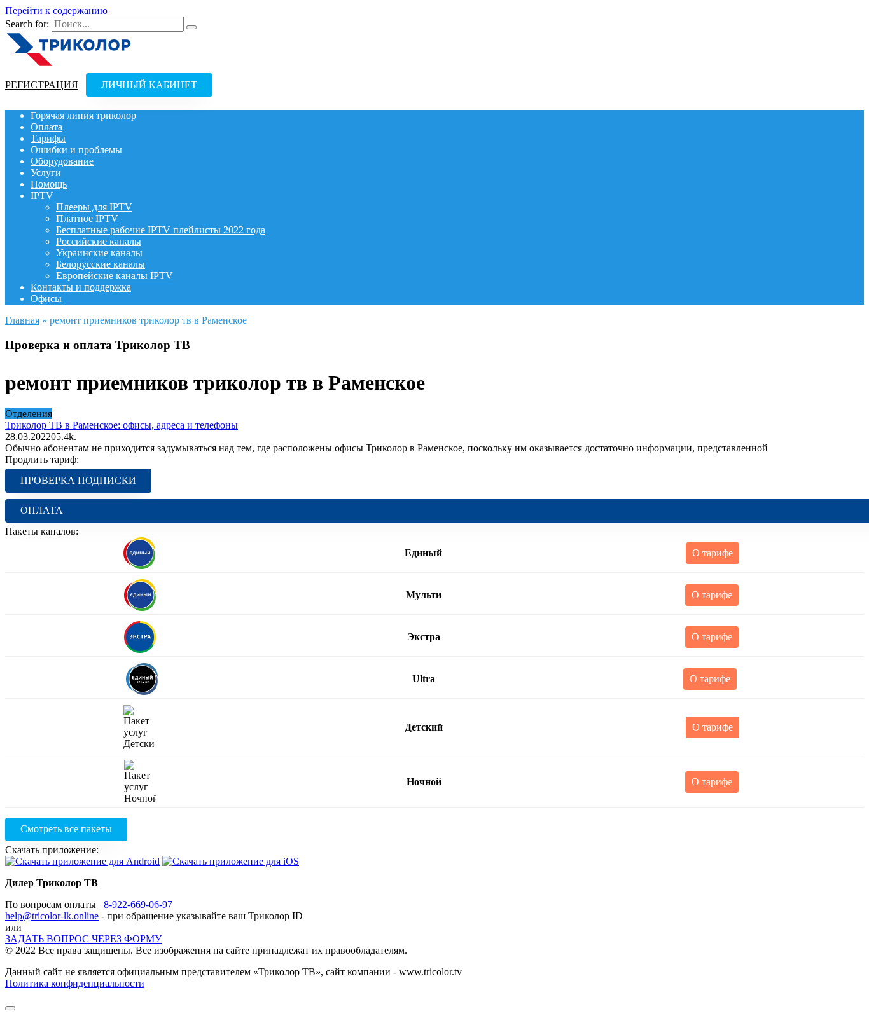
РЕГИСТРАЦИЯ (41, 84)
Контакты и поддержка (81, 287)
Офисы (46, 298)
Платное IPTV (87, 218)
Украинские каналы (99, 252)
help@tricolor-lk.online (52, 915)
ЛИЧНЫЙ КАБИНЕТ (149, 84)
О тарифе (712, 552)
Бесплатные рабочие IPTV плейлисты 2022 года (160, 229)
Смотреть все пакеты (66, 828)
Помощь (49, 184)
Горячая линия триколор (83, 115)
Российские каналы (98, 241)
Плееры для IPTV (94, 207)
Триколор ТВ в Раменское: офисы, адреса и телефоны (121, 425)
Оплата (46, 126)
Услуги (46, 172)
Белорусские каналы (100, 264)
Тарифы (48, 138)
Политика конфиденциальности (74, 983)
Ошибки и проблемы (76, 149)
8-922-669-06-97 (136, 904)
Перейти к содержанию (56, 10)
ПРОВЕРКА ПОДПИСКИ (78, 480)
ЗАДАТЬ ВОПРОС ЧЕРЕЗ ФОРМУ (83, 938)
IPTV (42, 195)
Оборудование (62, 161)
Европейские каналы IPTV (114, 275)
